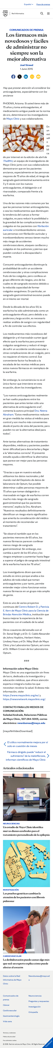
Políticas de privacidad (9, 1036)
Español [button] (28, 4)
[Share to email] (32, 76)
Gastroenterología (11, 1016)
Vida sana (7, 1021)
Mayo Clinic (13, 118)
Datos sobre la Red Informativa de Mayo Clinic (12, 980)
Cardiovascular (10, 1010)
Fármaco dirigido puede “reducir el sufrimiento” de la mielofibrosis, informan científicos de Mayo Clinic (26, 755)
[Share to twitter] (19, 76)
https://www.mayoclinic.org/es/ (21, 695)
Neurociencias (35, 995)
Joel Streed (26, 65)
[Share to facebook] (13, 76)
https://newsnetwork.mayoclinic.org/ (24, 699)
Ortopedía (33, 1012)
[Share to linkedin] (26, 76)
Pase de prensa (43, 4)
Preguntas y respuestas (39, 1001)
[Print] (38, 76)
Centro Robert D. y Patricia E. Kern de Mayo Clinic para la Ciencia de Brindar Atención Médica (26, 610)
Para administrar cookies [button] (9, 1040)
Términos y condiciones (9, 1033)
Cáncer (6, 1005)
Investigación (34, 1006)
